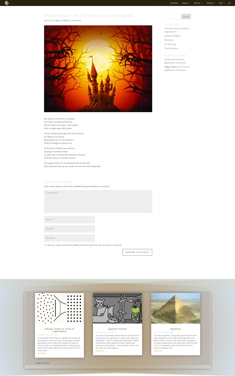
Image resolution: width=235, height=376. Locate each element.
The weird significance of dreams (175, 61)
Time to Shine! (171, 48)
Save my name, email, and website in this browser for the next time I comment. (84, 245)
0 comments (75, 20)
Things (209, 3)
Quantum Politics (172, 36)
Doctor (50, 20)
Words (197, 3)
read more (42, 353)
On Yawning (170, 44)
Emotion (174, 3)
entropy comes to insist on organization (177, 30)
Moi (220, 3)
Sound (185, 3)
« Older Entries (42, 363)
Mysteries (169, 40)
